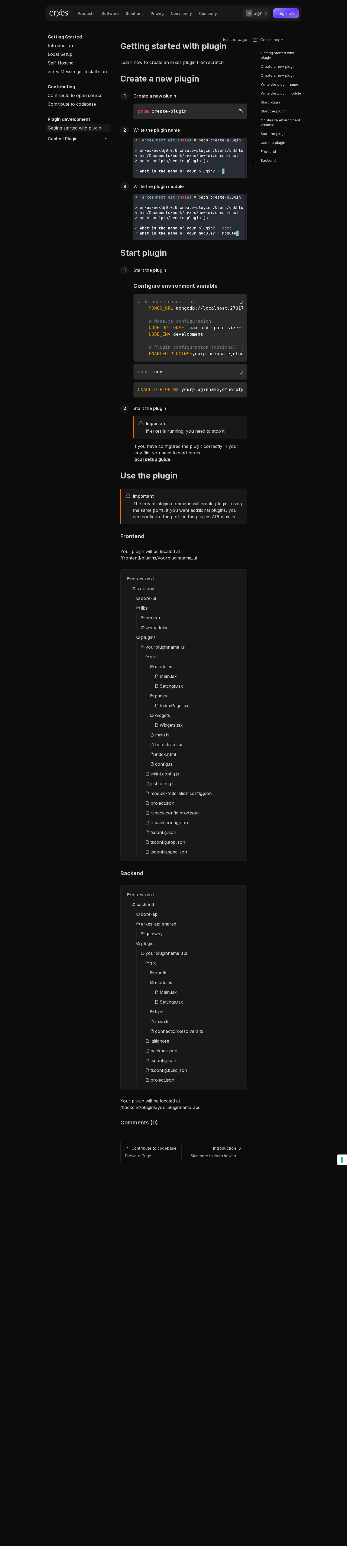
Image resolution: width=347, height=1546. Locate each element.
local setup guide (151, 459)
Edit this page (235, 39)
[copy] (241, 111)
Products (86, 13)
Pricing (157, 13)
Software (110, 13)
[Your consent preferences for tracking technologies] (342, 1159)
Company (208, 13)
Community (181, 13)
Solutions (135, 13)
